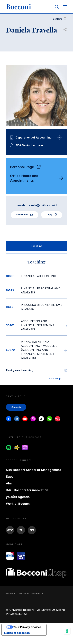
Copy (49, 214)
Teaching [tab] (36, 246)
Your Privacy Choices (27, 627)
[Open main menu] (65, 7)
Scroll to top (55, 378)
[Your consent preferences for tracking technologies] (67, 631)
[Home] (18, 7)
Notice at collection (17, 632)
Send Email (22, 214)
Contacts (57, 19)
